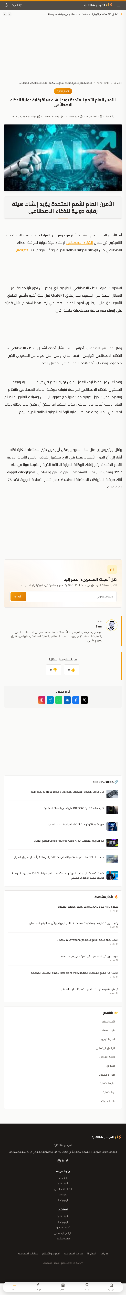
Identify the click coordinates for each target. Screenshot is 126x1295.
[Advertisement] (63, 52)
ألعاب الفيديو (108, 1039)
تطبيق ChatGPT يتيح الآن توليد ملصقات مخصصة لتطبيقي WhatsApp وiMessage (80, 14)
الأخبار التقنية (103, 83)
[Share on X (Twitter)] (84, 700)
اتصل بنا (91, 1253)
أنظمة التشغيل (107, 1056)
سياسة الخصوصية (73, 1253)
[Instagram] (41, 700)
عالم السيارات (108, 1100)
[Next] (5, 14)
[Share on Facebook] (75, 700)
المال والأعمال (107, 1074)
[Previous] (9, 14)
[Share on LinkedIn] (67, 700)
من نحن (104, 1253)
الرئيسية (118, 83)
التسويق (110, 1065)
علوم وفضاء (108, 1030)
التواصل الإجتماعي (105, 1048)
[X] (63, 1161)
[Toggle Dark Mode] (6, 5)
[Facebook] (67, 1161)
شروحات (63, 1194)
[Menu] (118, 5)
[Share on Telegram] (50, 700)
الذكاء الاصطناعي (79, 242)
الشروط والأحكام (51, 1253)
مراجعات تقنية (107, 1083)
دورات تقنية (109, 1092)
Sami (108, 117)
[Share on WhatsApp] (58, 700)
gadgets (22, 250)
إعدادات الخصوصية (28, 1253)
